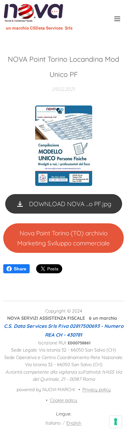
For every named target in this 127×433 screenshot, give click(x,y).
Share (20, 268)
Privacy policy (96, 389)
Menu (117, 18)
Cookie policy (63, 400)
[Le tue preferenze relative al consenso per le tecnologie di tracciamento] (115, 421)
